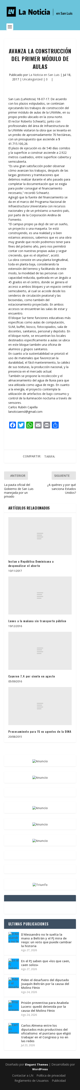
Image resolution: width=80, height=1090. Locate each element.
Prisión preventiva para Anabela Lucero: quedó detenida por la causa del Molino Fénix (45, 1006)
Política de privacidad (50, 1075)
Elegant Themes (36, 1064)
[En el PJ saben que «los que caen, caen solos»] (13, 964)
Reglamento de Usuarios (32, 1081)
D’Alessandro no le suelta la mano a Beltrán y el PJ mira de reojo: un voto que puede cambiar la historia (46, 940)
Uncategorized (32, 79)
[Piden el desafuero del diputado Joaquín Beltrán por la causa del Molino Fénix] (13, 983)
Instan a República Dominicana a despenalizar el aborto (31, 563)
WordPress (40, 1069)
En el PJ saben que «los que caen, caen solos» (45, 963)
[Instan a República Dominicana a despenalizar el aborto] (40, 536)
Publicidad (59, 1081)
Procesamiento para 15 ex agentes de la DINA (39, 731)
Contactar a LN (22, 1075)
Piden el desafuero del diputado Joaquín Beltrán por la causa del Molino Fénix (45, 984)
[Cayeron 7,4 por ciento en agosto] (40, 651)
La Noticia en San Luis (44, 75)
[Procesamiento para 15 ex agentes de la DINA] (40, 706)
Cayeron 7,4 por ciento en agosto (31, 676)
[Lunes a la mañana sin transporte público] (40, 595)
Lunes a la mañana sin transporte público (37, 621)
